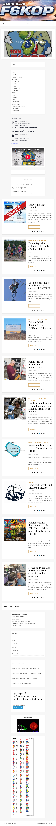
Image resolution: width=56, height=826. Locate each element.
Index (13, 64)
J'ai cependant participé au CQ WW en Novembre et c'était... (27, 184)
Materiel (35, 240)
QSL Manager (15, 108)
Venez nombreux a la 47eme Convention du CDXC (40, 448)
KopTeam (14, 83)
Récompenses (15, 110)
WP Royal (14, 823)
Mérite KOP (15, 103)
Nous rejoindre (16, 104)
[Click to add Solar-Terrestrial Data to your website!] (28, 725)
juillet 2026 (15, 637)
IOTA (37, 319)
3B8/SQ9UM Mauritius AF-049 (22, 123)
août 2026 (14, 633)
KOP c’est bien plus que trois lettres (28, 43)
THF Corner (15, 112)
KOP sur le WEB (16, 81)
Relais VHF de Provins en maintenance (35, 364)
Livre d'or (14, 97)
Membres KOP (16, 101)
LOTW (13, 99)
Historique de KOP (17, 77)
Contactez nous (16, 72)
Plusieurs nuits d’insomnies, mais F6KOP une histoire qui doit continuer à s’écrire (39, 528)
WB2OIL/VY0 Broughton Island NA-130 (24, 131)
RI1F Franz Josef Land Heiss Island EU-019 (26, 127)
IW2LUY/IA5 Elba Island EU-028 (23, 136)
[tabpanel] (28, 44)
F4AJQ (29, 210)
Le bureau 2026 (16, 88)
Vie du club (29, 38)
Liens (13, 95)
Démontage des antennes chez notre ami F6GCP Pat (39, 246)
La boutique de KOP (17, 85)
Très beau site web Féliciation (19, 189)
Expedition (31, 319)
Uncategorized (37, 442)
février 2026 (15, 654)
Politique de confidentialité (19, 106)
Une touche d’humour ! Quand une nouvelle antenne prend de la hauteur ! (40, 407)
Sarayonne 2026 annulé (37, 206)
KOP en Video (15, 79)
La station (14, 86)
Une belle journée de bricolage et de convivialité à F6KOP (39, 285)
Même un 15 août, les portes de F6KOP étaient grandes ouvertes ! (39, 571)
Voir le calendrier (14, 143)
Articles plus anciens (12, 606)
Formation (14, 76)
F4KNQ (14, 74)
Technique (42, 240)
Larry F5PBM (31, 493)
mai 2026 (14, 643)
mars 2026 (15, 650)
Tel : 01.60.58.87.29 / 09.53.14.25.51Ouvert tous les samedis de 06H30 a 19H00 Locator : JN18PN (23, 620)
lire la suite (34, 227)
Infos (25, 38)
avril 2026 (14, 647)
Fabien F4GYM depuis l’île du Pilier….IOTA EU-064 (39, 325)
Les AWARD (15, 90)
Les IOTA (14, 92)
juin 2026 (14, 640)
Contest (31, 482)
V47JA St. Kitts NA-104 (21, 140)
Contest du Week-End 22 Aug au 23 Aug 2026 (40, 487)
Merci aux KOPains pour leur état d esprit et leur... (24, 193)
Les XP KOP (15, 94)
